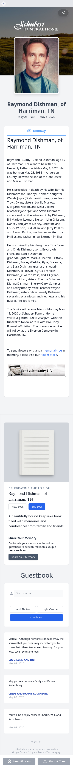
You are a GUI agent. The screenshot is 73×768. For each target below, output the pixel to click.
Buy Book (37, 506)
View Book (17, 506)
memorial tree (52, 350)
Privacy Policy (26, 752)
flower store (49, 355)
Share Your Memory (23, 557)
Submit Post (36, 617)
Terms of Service (46, 752)
